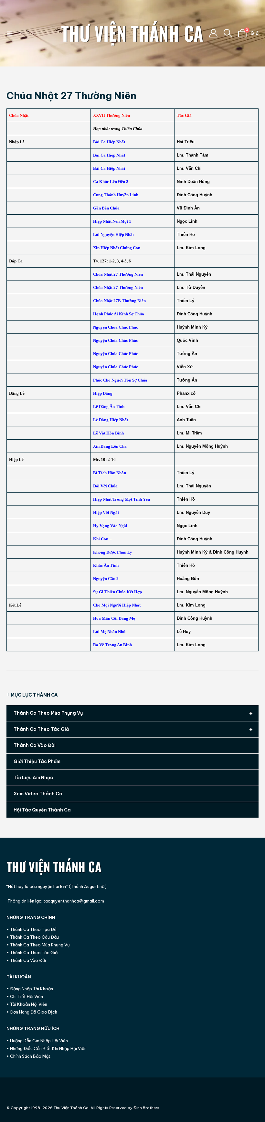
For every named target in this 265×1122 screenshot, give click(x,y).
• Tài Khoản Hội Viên (26, 1004)
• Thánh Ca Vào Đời (26, 960)
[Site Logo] (132, 33)
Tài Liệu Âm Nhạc (33, 777)
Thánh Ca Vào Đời (35, 745)
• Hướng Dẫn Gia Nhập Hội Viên (37, 1040)
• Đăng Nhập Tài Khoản (29, 988)
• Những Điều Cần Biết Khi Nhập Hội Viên (46, 1048)
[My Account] (213, 33)
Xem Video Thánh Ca (38, 794)
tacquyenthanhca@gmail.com (73, 900)
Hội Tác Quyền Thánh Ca (42, 810)
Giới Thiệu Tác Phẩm (37, 761)
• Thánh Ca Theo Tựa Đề (31, 929)
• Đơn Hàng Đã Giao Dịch (31, 1012)
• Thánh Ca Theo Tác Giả (32, 952)
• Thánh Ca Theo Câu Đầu (32, 937)
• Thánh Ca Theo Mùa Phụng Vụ (38, 944)
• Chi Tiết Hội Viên (24, 996)
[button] (11, 33)
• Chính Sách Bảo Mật (28, 1056)
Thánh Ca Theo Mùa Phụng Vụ (133, 713)
